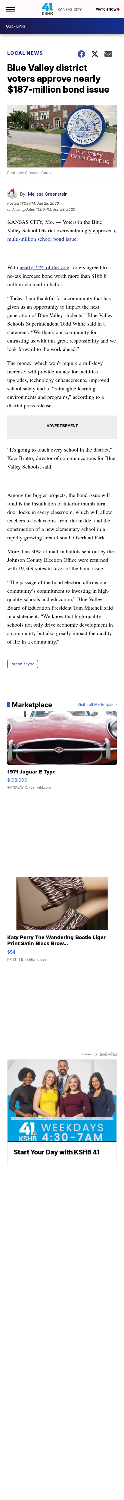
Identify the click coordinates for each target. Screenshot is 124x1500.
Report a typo (23, 664)
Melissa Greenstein (47, 194)
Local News (25, 53)
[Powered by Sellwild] (108, 1054)
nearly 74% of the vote (44, 267)
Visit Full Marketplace (97, 705)
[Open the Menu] (10, 9)
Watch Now (106, 9)
